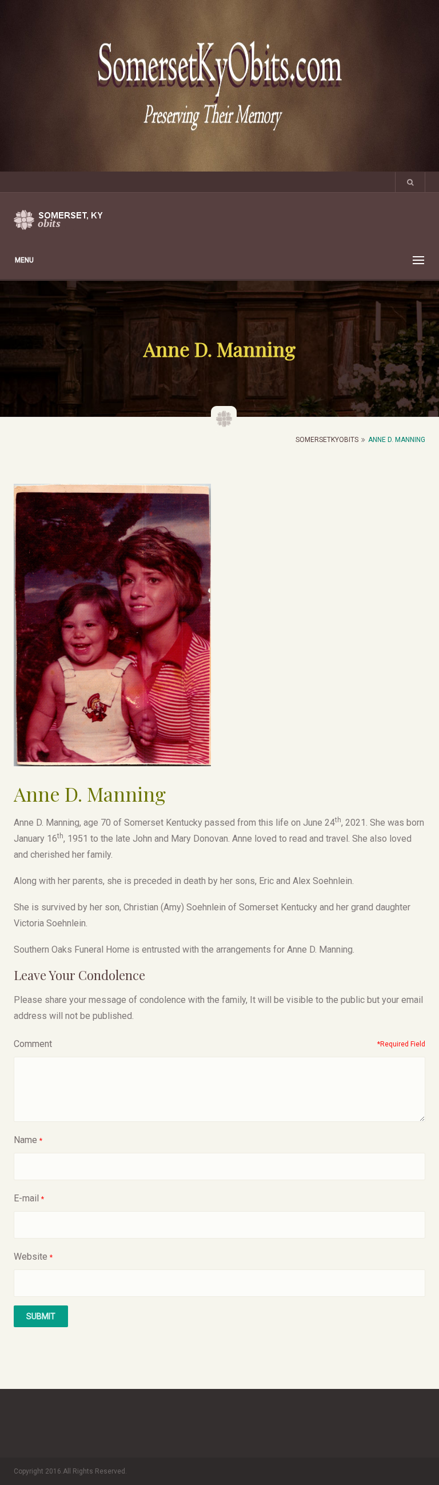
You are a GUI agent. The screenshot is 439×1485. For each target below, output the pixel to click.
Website (30, 1256)
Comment (33, 1043)
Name (25, 1139)
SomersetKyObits (327, 440)
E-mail (26, 1198)
